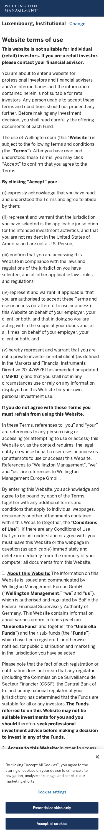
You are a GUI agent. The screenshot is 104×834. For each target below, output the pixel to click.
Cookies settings (52, 792)
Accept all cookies (52, 824)
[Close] (97, 757)
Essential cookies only (52, 808)
